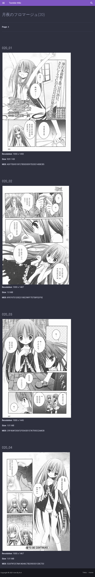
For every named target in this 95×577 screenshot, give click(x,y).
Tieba (85, 572)
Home (91, 572)
